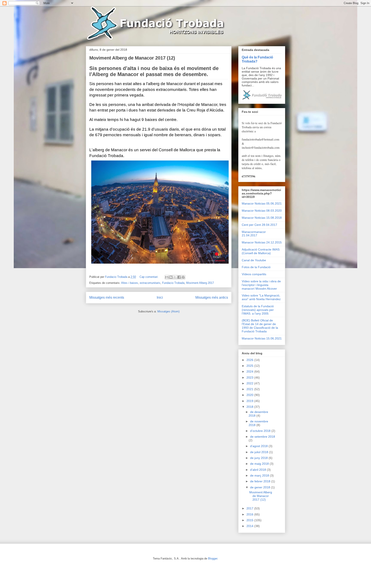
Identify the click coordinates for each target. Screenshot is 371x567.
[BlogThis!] (171, 277)
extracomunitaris (150, 282)
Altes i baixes (129, 282)
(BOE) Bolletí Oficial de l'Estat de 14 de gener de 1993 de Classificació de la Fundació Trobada (260, 326)
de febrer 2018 (260, 481)
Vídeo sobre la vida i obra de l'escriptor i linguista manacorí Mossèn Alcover (261, 285)
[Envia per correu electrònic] (167, 277)
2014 (250, 526)
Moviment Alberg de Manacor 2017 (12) (132, 58)
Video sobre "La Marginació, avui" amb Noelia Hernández (261, 297)
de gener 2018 (260, 487)
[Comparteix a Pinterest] (183, 277)
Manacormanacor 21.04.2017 (254, 233)
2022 (250, 383)
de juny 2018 (259, 458)
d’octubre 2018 (260, 431)
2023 (250, 377)
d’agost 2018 (259, 446)
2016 (250, 514)
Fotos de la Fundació (256, 267)
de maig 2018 (260, 463)
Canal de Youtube (254, 260)
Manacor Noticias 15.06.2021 (262, 338)
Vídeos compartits (254, 274)
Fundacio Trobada (173, 282)
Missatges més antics (211, 297)
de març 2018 (260, 475)
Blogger (212, 558)
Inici (160, 297)
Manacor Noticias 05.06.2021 (262, 203)
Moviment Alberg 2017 (200, 282)
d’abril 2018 (258, 469)
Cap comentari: (149, 276)
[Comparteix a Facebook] (179, 277)
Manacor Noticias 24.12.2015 (262, 242)
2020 (250, 395)
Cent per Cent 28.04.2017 (259, 224)
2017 (250, 508)
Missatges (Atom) (168, 311)
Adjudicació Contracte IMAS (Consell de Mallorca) (261, 251)
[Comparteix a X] (175, 277)
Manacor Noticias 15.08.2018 (262, 217)
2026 (250, 360)
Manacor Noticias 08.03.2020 (262, 210)
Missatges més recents (106, 297)
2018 (250, 406)
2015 (250, 520)
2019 (250, 401)
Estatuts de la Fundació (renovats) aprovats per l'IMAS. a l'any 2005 (258, 309)
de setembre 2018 (262, 436)
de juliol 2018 (259, 452)
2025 (250, 365)
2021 (250, 389)
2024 (250, 371)
